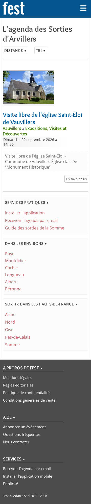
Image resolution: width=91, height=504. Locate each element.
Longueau (14, 275)
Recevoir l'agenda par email (31, 220)
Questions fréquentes (21, 434)
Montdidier (15, 260)
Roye (9, 253)
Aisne (10, 314)
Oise (9, 329)
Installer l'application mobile (27, 476)
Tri (41, 50)
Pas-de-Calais (17, 337)
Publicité (10, 483)
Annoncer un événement (24, 426)
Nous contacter (16, 441)
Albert (11, 282)
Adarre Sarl (21, 495)
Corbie (11, 267)
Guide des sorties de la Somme (34, 228)
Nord (10, 322)
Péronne (13, 289)
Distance (15, 50)
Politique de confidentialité (26, 392)
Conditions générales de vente (29, 400)
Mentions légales (17, 377)
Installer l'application (25, 213)
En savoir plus (76, 179)
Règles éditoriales (18, 384)
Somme (12, 344)
